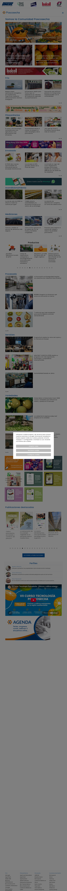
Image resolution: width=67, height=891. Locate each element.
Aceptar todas (33, 446)
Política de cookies (25, 441)
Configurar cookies (33, 455)
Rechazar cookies (33, 450)
